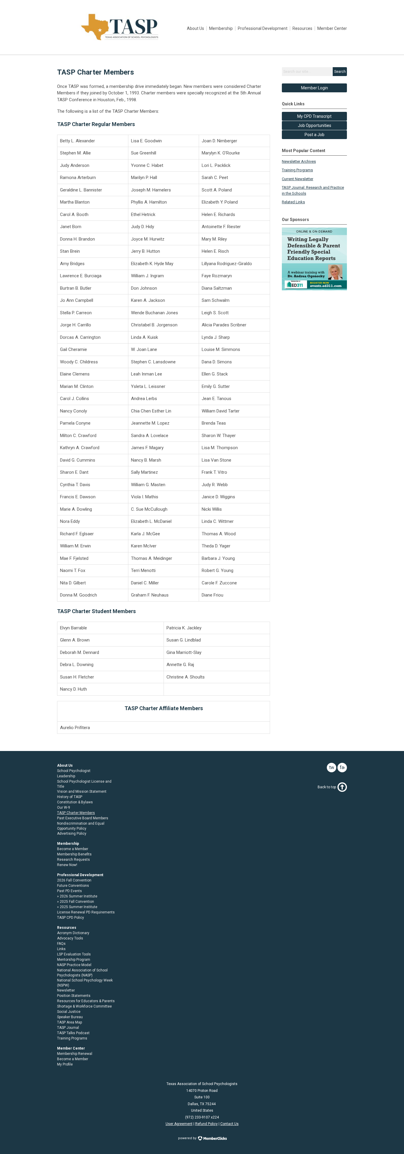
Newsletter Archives (299, 161)
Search (340, 72)
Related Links (293, 202)
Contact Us (229, 1124)
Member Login (314, 88)
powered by (187, 1138)
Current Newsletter (297, 179)
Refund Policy (206, 1124)
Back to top (327, 787)
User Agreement (179, 1124)
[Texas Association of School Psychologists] (119, 40)
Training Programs (297, 170)
